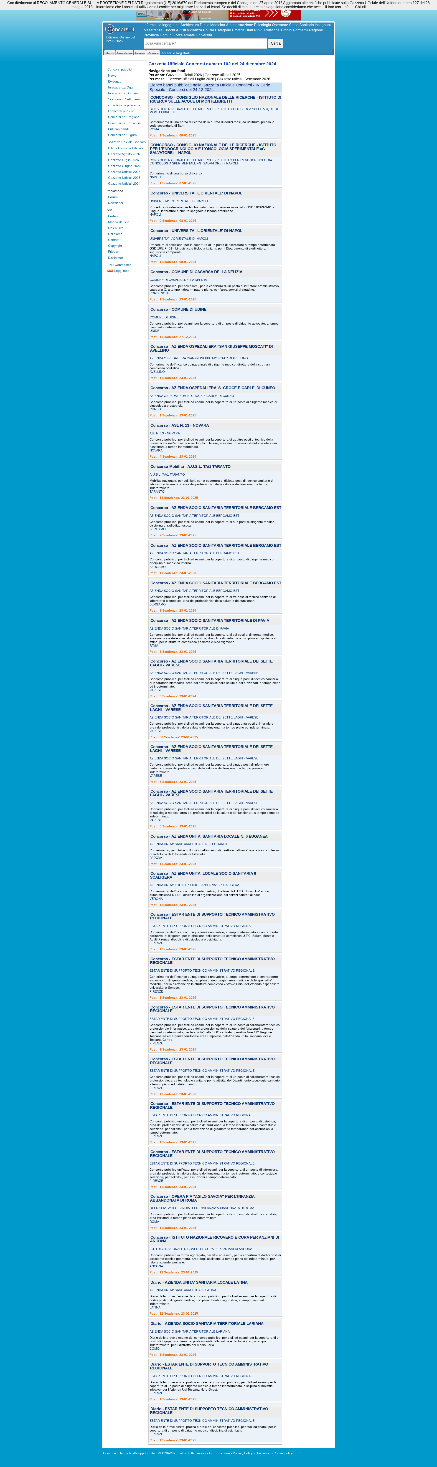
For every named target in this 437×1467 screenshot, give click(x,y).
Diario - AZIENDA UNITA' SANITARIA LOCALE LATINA (199, 1283)
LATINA (155, 1307)
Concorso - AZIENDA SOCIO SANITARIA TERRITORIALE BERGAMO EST (215, 508)
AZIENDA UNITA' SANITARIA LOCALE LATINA (183, 1290)
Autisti (181, 30)
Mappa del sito (118, 222)
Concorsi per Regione (124, 117)
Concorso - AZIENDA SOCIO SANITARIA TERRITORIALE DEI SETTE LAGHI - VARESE (211, 663)
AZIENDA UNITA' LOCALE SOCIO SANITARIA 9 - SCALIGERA (194, 885)
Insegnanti (323, 25)
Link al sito (115, 228)
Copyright (115, 245)
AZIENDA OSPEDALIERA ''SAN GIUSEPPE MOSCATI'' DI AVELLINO (199, 358)
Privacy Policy (243, 1453)
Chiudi (360, 7)
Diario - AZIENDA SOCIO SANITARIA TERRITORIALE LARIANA (207, 1324)
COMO (155, 1348)
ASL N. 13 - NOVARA (165, 433)
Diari (249, 30)
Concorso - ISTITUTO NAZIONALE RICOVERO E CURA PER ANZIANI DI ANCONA (214, 1239)
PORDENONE (160, 293)
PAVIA (154, 645)
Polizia (208, 30)
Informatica (152, 25)
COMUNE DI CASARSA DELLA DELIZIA (178, 279)
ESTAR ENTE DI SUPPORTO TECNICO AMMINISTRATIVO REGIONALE (202, 926)
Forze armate (184, 35)
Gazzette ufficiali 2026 (184, 75)
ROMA (154, 129)
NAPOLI (155, 177)
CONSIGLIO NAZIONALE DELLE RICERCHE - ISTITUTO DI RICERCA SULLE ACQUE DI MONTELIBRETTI (214, 110)
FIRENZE (156, 943)
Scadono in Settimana (124, 99)
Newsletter (115, 203)
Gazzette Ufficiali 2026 (124, 172)
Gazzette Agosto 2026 (124, 154)
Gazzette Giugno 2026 (124, 166)
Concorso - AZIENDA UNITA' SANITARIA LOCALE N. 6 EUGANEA (209, 837)
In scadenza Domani (123, 93)
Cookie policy (283, 1453)
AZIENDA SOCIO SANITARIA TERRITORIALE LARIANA (190, 1331)
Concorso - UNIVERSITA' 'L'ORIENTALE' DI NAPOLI (197, 193)
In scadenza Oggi (120, 87)
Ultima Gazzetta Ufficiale (125, 148)
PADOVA (156, 857)
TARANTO (157, 491)
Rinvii (258, 30)
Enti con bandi (118, 129)
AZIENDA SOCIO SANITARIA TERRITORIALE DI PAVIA (189, 628)
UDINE (154, 330)
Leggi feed (121, 270)
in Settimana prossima (124, 105)
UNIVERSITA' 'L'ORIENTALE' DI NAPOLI (179, 201)
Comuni (166, 35)
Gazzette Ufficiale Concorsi (126, 142)
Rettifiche (271, 30)
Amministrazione (239, 25)
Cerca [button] (276, 43)
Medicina (217, 25)
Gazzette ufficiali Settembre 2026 (243, 79)
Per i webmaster (119, 265)
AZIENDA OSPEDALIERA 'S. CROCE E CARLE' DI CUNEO (192, 395)
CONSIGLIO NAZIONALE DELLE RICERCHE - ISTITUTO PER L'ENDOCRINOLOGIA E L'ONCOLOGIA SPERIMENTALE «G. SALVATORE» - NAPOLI (212, 162)
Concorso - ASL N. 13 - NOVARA (179, 426)
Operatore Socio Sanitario (293, 25)
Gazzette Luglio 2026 (123, 160)
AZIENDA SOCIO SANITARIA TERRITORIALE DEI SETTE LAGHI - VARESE (204, 672)
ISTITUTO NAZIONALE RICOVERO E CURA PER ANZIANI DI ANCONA (201, 1248)
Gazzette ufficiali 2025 (222, 75)
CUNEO (155, 409)
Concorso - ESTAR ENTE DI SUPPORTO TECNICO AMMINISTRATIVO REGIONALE (212, 916)
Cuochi (169, 30)
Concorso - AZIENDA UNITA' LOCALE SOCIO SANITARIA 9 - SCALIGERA (204, 876)
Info (347, 7)
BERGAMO (158, 529)
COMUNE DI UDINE (164, 317)
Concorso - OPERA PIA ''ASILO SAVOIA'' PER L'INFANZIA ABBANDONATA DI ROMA (202, 1198)
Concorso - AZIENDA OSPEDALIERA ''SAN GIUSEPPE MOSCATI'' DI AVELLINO (211, 349)
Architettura (189, 25)
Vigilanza (194, 30)
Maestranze (153, 30)
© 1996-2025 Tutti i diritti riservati (182, 1453)
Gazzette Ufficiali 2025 (124, 177)
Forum (113, 197)
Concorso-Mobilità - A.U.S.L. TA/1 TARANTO (190, 467)
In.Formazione (219, 1453)
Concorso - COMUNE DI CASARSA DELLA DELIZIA (196, 272)
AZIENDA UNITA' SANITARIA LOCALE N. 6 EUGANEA (188, 844)
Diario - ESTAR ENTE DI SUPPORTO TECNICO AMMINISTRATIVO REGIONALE (209, 1366)
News (112, 75)
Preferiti (113, 216)
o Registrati (181, 53)
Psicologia (262, 25)
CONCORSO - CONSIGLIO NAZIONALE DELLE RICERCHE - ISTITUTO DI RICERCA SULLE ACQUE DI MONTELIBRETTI (215, 99)
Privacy (113, 251)
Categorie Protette (229, 30)
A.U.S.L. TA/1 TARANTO (167, 474)
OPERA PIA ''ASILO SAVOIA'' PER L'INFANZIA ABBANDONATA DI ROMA (202, 1208)
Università (204, 35)
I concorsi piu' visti (121, 111)
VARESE (156, 690)
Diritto (204, 25)
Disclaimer (115, 258)
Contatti (113, 240)
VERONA (156, 898)
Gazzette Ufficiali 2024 (124, 183)
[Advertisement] (308, 129)
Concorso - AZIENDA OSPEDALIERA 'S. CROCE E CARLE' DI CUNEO (212, 388)
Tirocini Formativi (294, 30)
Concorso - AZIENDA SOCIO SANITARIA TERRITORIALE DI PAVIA (209, 621)
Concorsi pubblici (119, 69)
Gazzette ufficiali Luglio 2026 (191, 79)
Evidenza (114, 81)
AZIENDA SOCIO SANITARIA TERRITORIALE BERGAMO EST (194, 515)
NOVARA (156, 450)
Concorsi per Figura (122, 135)
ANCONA (156, 1266)
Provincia (151, 35)
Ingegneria (171, 25)
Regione (316, 30)
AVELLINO (157, 371)
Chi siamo (115, 234)
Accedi (166, 53)
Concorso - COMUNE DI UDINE (178, 310)
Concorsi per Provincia (124, 123)
